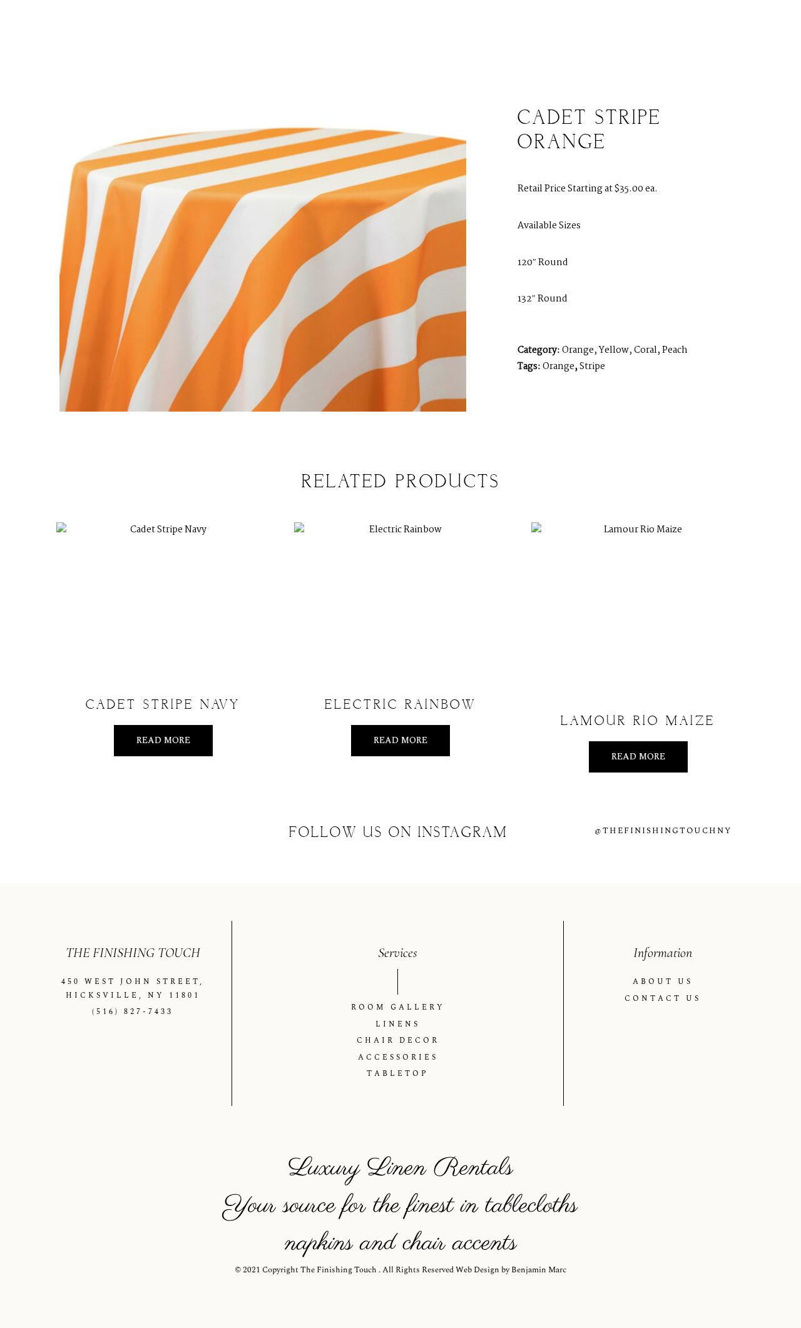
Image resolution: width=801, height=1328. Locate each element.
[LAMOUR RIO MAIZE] (638, 610)
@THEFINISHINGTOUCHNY (663, 830)
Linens (484, 33)
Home (276, 33)
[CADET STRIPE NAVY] (163, 602)
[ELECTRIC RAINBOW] (401, 602)
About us (333, 33)
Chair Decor (559, 33)
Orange (558, 366)
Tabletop (726, 33)
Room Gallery (416, 33)
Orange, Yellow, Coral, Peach (625, 350)
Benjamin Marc (538, 1270)
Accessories (645, 33)
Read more (163, 740)
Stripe (592, 366)
